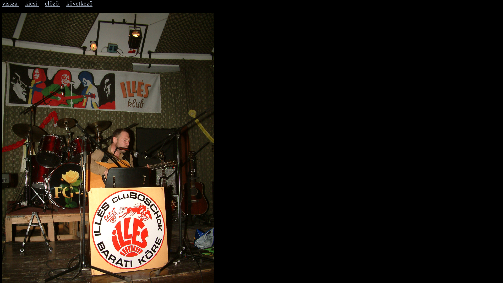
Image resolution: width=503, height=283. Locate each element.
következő (79, 3)
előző (52, 3)
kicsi (32, 3)
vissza (10, 3)
